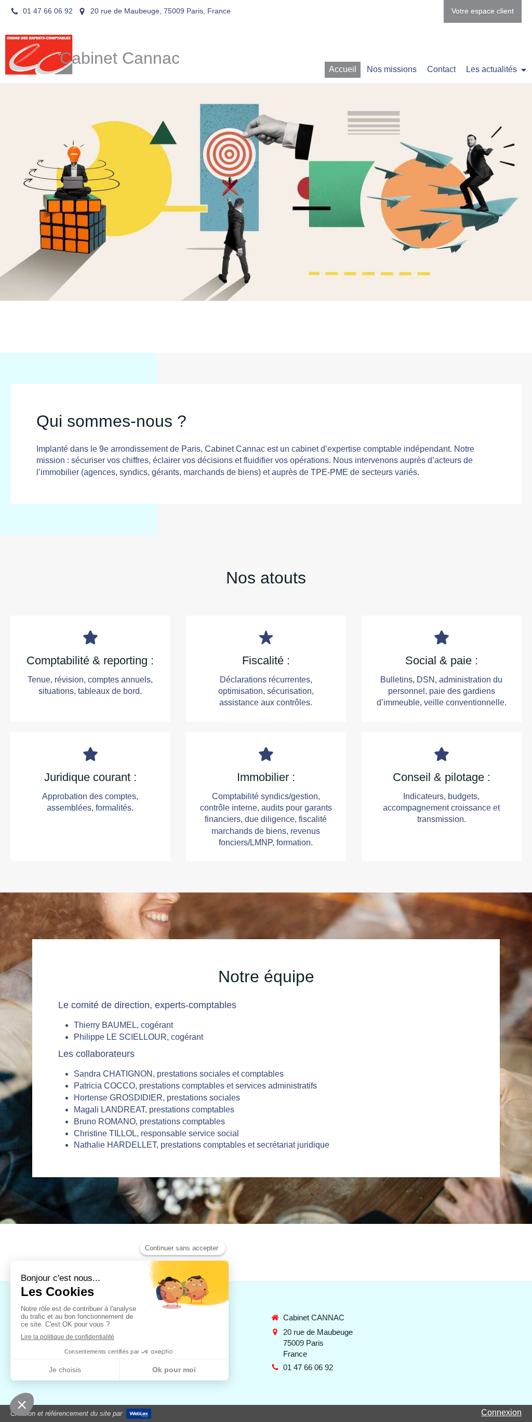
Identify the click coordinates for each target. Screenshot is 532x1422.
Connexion (501, 1412)
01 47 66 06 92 (308, 1367)
